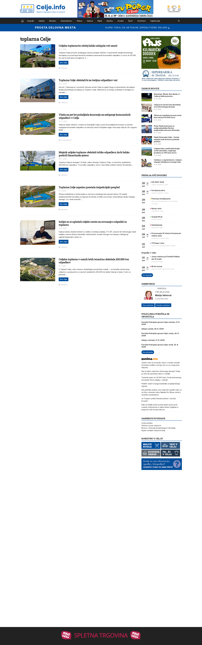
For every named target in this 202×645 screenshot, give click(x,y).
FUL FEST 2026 (158, 182)
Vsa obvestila (148, 352)
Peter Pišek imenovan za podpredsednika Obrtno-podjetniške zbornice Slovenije (166, 128)
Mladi (99, 21)
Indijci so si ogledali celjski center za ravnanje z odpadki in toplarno (93, 223)
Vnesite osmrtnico (163, 305)
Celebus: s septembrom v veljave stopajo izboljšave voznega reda (168, 161)
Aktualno (52, 21)
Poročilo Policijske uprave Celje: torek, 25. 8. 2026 (160, 346)
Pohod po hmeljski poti (161, 199)
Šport (130, 21)
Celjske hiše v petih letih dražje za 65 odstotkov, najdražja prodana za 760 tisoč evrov (167, 151)
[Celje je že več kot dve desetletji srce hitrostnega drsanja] (146, 108)
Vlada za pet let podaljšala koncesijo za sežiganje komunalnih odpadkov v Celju (95, 116)
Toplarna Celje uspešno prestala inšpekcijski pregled (89, 187)
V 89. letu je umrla (162, 292)
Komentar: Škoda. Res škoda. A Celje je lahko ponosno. (167, 95)
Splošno (109, 21)
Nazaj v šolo (156, 209)
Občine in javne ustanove (151, 425)
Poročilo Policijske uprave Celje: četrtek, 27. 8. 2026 (160, 323)
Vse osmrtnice (148, 305)
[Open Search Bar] (179, 21)
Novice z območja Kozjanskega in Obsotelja (158, 428)
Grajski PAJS (157, 217)
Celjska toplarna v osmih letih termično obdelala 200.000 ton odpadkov (94, 261)
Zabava (90, 21)
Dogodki (30, 21)
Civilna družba (146, 423)
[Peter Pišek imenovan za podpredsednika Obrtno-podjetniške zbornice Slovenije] (146, 129)
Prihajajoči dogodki (154, 175)
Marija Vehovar (163, 295)
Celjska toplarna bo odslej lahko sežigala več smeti (88, 45)
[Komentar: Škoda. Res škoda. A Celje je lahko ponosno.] (146, 97)
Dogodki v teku (148, 252)
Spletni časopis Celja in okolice (22, 21)
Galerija (41, 21)
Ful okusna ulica (158, 190)
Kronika (121, 21)
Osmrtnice (141, 21)
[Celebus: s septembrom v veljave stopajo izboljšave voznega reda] (146, 163)
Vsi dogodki (147, 275)
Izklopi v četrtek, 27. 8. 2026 (153, 340)
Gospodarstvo (66, 21)
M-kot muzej (157, 266)
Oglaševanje (155, 21)
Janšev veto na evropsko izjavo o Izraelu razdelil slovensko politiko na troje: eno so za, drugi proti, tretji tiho (160, 365)
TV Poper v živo (158, 243)
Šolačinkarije (157, 225)
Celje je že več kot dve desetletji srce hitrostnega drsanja (167, 106)
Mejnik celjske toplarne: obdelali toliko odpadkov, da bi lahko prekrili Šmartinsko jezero (94, 154)
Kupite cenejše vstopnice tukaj (153, 430)
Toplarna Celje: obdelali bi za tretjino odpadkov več (88, 80)
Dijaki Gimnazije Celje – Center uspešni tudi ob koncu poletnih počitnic (166, 139)
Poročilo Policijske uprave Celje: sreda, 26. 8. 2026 (160, 334)
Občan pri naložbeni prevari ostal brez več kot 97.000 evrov (167, 116)
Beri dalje (63, 62)
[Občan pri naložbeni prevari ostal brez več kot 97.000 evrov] (146, 118)
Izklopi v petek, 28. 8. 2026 (152, 329)
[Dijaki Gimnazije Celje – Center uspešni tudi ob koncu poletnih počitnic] (146, 140)
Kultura (79, 21)
